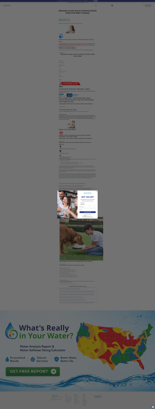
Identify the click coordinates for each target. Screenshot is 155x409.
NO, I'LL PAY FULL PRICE (87, 214)
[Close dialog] (96, 191)
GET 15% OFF (87, 212)
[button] (153, 407)
